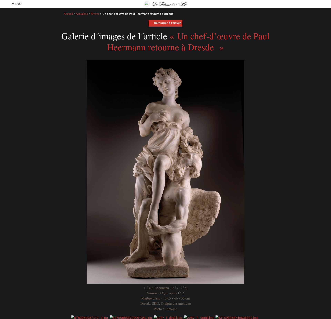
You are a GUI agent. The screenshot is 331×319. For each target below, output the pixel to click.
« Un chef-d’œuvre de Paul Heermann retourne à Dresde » (188, 41)
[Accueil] (165, 4)
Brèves (95, 13)
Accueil (68, 13)
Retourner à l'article (167, 23)
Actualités (82, 13)
